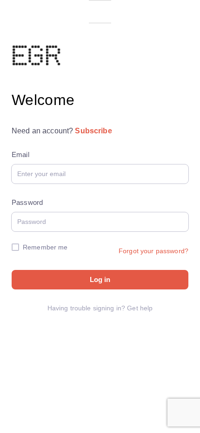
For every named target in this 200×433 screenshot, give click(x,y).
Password (27, 202)
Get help (140, 308)
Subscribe (93, 131)
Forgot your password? (153, 251)
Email (20, 154)
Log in (100, 279)
